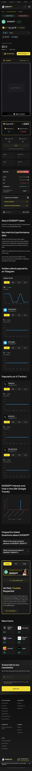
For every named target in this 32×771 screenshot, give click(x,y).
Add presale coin (21, 705)
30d (13, 282)
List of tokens (5, 703)
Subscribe (16, 689)
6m (19, 282)
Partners (19, 730)
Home (3, 11)
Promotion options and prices (7, 728)
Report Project (24, 16)
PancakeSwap (10, 53)
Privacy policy (5, 743)
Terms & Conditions (6, 740)
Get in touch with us (24, 760)
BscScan (22, 27)
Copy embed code (17, 580)
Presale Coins (5, 708)
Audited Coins (5, 713)
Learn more (4, 764)
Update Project (9, 16)
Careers (19, 727)
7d (6, 282)
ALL (25, 282)
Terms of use (24, 681)
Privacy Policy (6, 683)
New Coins (4, 705)
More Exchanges (22, 53)
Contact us (20, 732)
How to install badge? (10, 611)
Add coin (19, 703)
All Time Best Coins (6, 716)
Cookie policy (5, 748)
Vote (16, 145)
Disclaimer (4, 746)
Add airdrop (20, 708)
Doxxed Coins (5, 711)
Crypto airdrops (5, 719)
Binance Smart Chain (11, 11)
